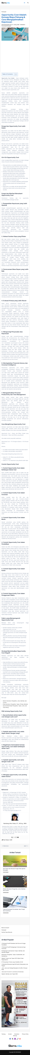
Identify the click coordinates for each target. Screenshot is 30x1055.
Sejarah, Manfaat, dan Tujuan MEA (10, 974)
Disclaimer (16, 1034)
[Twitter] (14, 837)
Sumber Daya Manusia (7, 932)
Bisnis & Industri (5, 927)
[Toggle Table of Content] (15, 74)
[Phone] (17, 1039)
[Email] (20, 1039)
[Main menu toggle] (24, 2)
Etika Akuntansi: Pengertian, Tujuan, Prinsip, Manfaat (15, 704)
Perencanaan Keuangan (6, 25)
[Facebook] (10, 1039)
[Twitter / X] (12, 1039)
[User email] (18, 837)
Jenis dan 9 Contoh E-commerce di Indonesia (12, 971)
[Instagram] (16, 837)
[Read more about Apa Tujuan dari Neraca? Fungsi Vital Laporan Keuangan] (15, 861)
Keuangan (4, 11)
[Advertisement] (15, 57)
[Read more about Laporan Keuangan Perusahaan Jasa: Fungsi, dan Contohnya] (15, 901)
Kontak (10, 1034)
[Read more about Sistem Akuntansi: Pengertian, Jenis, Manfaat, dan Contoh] (15, 881)
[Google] (12, 837)
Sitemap (15, 1035)
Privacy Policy (25, 1034)
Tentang (3, 1034)
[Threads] (15, 1039)
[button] (28, 3)
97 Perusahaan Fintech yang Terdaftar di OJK (12, 962)
